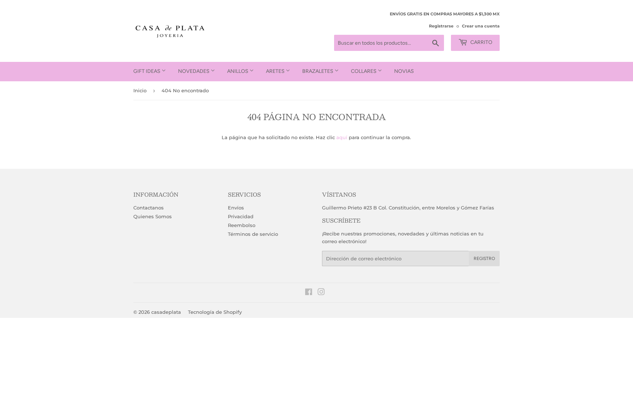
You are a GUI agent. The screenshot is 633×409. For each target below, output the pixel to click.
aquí (341, 137)
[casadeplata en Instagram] (321, 293)
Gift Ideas (147, 71)
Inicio (140, 90)
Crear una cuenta (481, 26)
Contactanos (148, 208)
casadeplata (166, 312)
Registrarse (441, 26)
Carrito (480, 42)
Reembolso (241, 225)
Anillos (238, 71)
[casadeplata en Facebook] (308, 293)
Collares (364, 71)
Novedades (194, 71)
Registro (484, 258)
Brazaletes (318, 71)
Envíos (236, 208)
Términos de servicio (253, 234)
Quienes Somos (152, 216)
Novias (404, 71)
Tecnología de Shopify (215, 312)
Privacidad (240, 216)
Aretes (276, 71)
